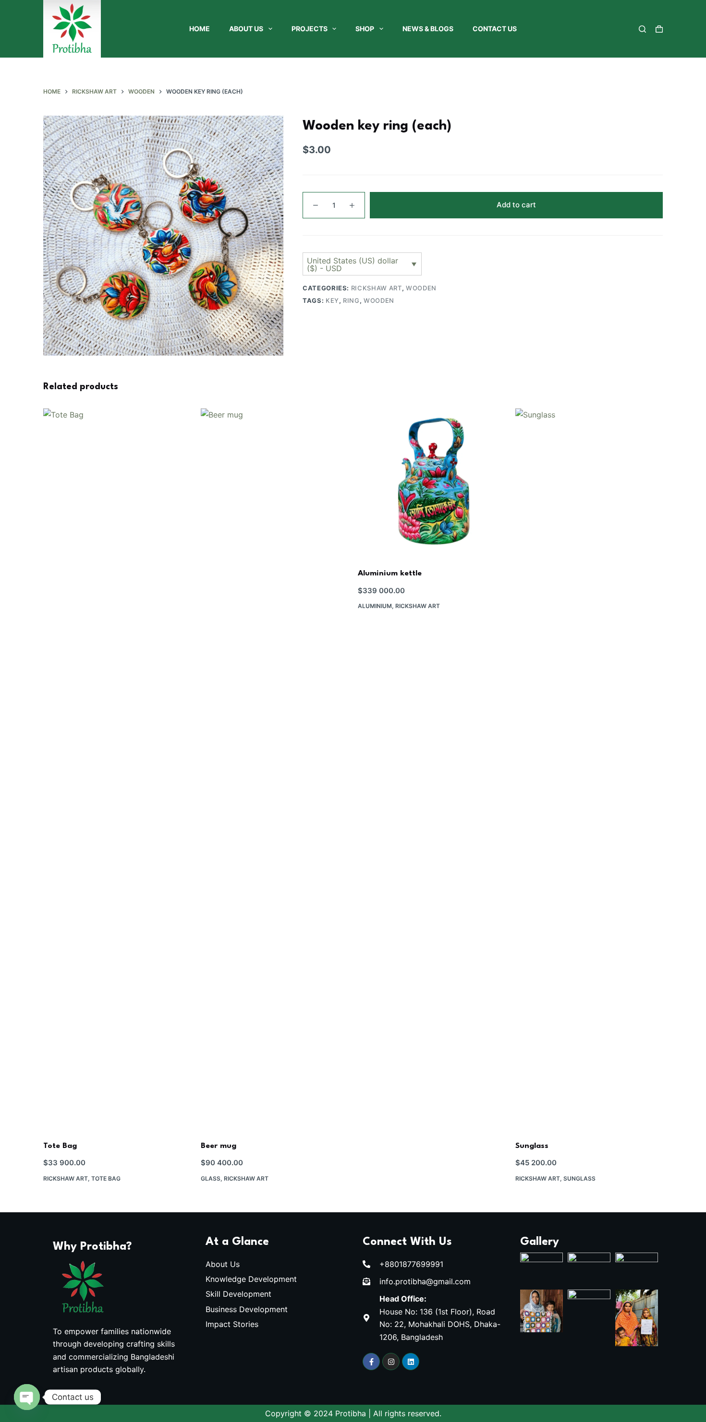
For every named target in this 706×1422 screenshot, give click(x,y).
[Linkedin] (410, 1361)
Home (199, 28)
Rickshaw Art (376, 288)
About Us (246, 28)
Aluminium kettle (390, 573)
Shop (364, 28)
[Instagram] (391, 1361)
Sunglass (531, 1146)
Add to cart (516, 204)
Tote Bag (60, 1146)
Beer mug (218, 1146)
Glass (210, 1178)
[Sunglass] (589, 768)
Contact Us (495, 28)
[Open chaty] (27, 1397)
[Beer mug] (275, 768)
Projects (310, 28)
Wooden (421, 288)
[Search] (642, 29)
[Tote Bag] (117, 768)
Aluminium (375, 605)
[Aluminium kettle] (432, 482)
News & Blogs (427, 28)
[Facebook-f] (371, 1361)
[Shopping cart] (659, 29)
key (332, 300)
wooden (379, 300)
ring (351, 300)
